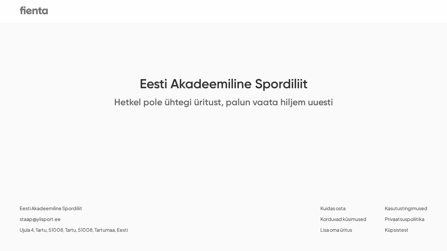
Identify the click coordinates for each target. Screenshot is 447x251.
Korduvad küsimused (343, 219)
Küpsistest (396, 230)
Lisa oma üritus (336, 230)
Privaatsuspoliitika (404, 219)
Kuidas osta (333, 208)
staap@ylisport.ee (40, 219)
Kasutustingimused (406, 208)
